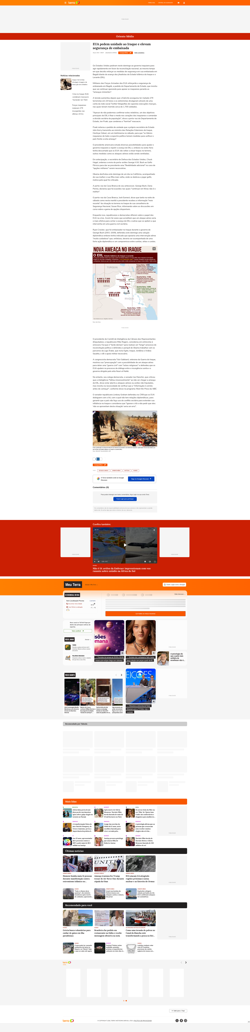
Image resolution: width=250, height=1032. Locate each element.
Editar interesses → (180, 594)
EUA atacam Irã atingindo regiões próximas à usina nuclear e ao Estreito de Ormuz (140, 879)
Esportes (75, 807)
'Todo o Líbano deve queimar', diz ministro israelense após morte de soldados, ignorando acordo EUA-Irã (83, 894)
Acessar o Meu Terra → (91, 584)
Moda (137, 807)
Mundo (135, 470)
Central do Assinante (165, 3)
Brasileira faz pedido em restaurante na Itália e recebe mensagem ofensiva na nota (108, 933)
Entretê (106, 807)
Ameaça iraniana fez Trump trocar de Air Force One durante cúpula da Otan (109, 879)
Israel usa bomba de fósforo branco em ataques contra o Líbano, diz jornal (115, 894)
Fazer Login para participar (125, 499)
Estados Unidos (103, 470)
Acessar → (88, 639)
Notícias (126, 470)
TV (73, 836)
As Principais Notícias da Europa (135, 927)
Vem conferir (76, 631)
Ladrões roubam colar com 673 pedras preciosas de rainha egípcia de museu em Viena (145, 948)
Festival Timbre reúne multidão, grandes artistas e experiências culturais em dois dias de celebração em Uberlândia (115, 948)
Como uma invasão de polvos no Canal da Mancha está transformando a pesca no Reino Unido (141, 933)
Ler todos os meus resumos (145, 614)
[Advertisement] (172, 893)
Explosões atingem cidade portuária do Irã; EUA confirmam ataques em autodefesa (146, 894)
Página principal (74, 2)
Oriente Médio (116, 470)
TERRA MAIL (151, 3)
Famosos (75, 821)
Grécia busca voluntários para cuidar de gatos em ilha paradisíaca (76, 933)
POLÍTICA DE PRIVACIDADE (143, 1021)
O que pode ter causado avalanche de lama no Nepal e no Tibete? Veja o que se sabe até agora (83, 948)
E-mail (178, 3)
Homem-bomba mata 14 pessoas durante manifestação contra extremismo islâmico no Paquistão (77, 879)
